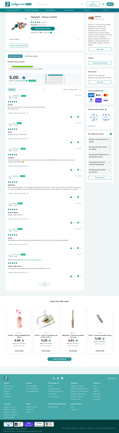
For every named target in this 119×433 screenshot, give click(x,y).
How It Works (100, 178)
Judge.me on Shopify (77, 386)
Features (6, 391)
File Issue (100, 82)
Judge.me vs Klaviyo (10, 415)
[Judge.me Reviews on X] (54, 378)
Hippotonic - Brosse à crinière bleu (29, 260)
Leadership (29, 409)
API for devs (97, 396)
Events (95, 389)
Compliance (82, 428)
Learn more (92, 126)
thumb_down (78, 117)
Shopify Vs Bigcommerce (79, 389)
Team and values (31, 407)
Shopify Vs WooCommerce (79, 391)
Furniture (105, 10)
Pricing (50, 386)
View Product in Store (42, 29)
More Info (100, 49)
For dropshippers (31, 386)
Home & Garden (68, 10)
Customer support (54, 389)
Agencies (96, 391)
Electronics (87, 10)
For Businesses (93, 4)
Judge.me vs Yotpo (10, 409)
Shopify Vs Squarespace (78, 394)
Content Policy (90, 428)
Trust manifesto (53, 396)
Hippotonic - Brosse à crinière (44, 17)
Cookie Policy (99, 428)
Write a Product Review (19, 46)
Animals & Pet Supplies (32, 10)
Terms (63, 428)
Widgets (6, 394)
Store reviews (8, 389)
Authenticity (74, 428)
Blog (94, 386)
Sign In (110, 4)
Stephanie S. (16, 96)
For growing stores (32, 391)
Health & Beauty (50, 10)
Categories (74, 409)
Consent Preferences (109, 428)
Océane (14, 203)
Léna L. (14, 229)
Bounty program (53, 407)
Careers (28, 412)
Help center (96, 394)
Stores (73, 407)
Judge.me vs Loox (9, 407)
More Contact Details (100, 63)
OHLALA (47, 32)
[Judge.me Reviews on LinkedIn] (58, 378)
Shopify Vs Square (77, 396)
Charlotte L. (16, 149)
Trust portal (52, 394)
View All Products (59, 359)
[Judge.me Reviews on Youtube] (62, 378)
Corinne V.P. (16, 254)
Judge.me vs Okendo (10, 412)
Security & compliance (55, 391)
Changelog (96, 399)
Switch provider (9, 417)
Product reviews (9, 386)
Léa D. (14, 123)
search (82, 4)
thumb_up (71, 117)
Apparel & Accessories (13, 10)
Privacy (68, 428)
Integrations (7, 396)
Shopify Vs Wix (76, 399)
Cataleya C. (16, 176)
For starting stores (32, 389)
